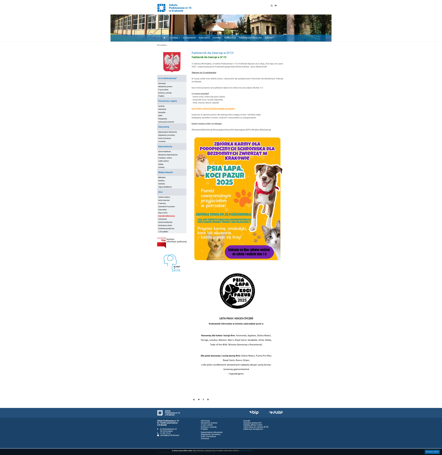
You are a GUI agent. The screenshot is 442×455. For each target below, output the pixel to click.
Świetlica (161, 181)
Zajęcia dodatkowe (165, 187)
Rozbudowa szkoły (165, 225)
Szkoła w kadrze (164, 197)
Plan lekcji (204, 38)
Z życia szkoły (163, 90)
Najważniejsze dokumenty (167, 132)
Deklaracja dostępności (253, 429)
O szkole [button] (174, 38)
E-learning (162, 203)
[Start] (163, 38)
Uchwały (161, 167)
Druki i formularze (164, 138)
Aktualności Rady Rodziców (168, 155)
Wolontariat (162, 219)
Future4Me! (162, 210)
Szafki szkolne (163, 161)
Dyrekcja (161, 106)
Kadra (160, 115)
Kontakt (269, 38)
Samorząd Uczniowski (166, 122)
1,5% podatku (163, 232)
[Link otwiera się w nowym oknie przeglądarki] (171, 243)
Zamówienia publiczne (166, 228)
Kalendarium (189, 38)
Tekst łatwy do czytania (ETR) (255, 427)
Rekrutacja (230, 38)
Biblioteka (161, 177)
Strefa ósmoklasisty (165, 222)
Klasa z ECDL (163, 213)
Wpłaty (160, 164)
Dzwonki (217, 38)
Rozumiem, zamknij (432, 452)
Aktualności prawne (165, 86)
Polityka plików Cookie (252, 425)
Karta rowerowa (164, 200)
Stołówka (161, 184)
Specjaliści (162, 112)
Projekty (161, 96)
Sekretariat (162, 109)
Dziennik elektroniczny (250, 38)
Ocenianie (162, 141)
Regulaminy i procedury (166, 135)
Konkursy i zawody (165, 93)
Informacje (162, 83)
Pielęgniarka (162, 119)
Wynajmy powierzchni (252, 423)
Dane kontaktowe (164, 151)
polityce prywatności (245, 450)
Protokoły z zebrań (165, 158)
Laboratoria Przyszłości (166, 206)
